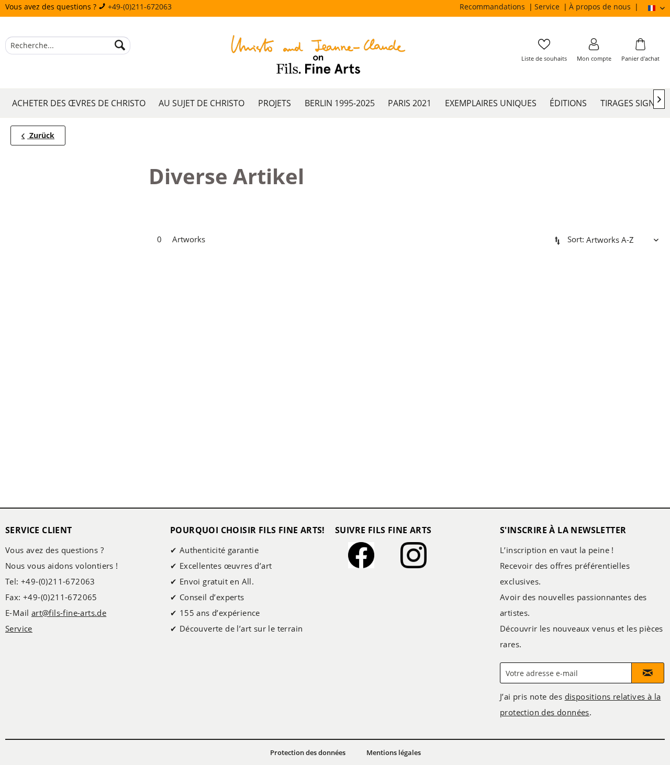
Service (548, 7)
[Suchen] (119, 45)
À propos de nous (601, 7)
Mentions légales (393, 752)
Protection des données (307, 752)
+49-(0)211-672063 (140, 7)
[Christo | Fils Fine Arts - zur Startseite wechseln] (318, 56)
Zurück (40, 135)
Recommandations (493, 7)
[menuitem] (497, 7)
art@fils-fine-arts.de (68, 613)
